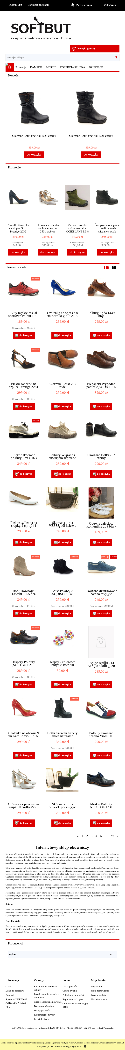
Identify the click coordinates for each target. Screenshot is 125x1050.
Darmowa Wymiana (44, 1006)
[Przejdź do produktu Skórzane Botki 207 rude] (62, 363)
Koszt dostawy (41, 1019)
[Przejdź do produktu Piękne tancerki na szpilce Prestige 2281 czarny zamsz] (24, 363)
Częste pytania (69, 990)
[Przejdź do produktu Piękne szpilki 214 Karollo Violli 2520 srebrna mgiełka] (101, 642)
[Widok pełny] (114, 267)
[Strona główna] (41, 28)
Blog (8, 1007)
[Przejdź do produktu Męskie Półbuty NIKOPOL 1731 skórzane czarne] (101, 783)
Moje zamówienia (100, 990)
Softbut (9, 904)
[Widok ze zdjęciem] (106, 267)
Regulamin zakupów (72, 999)
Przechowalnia (98, 995)
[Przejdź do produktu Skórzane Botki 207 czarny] (101, 434)
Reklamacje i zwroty (44, 1014)
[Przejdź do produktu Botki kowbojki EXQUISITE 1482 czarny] (62, 570)
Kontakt (10, 995)
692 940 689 (15, 4)
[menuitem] (21, 67)
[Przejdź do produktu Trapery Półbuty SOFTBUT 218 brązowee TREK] (24, 641)
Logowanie (96, 986)
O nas (8, 986)
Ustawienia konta (100, 999)
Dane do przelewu (15, 990)
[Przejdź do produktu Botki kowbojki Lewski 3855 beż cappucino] (24, 570)
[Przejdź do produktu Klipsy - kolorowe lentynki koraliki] (62, 641)
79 (112, 836)
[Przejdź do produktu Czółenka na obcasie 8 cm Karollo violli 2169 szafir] (62, 292)
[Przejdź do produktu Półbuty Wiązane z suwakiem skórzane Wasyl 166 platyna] (62, 434)
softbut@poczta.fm (38, 4)
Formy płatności (42, 1010)
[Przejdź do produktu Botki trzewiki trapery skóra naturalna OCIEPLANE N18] (62, 712)
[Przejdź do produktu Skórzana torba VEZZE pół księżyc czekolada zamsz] (62, 502)
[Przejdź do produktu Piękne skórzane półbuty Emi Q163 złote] (24, 434)
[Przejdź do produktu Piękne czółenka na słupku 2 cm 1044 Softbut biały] (24, 502)
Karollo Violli (13, 920)
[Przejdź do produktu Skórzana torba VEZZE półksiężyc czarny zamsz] (62, 783)
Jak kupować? (69, 986)
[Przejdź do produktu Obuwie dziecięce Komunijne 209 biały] (101, 503)
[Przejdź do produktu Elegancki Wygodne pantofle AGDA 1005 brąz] (101, 363)
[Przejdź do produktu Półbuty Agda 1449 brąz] (101, 292)
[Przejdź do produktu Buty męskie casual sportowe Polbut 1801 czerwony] (24, 292)
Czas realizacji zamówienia (48, 1001)
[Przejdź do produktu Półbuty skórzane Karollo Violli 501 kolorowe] (101, 712)
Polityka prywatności (73, 995)
